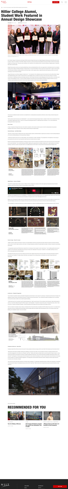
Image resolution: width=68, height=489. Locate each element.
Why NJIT (39, 487)
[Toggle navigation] (66, 2)
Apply (56, 2)
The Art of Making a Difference (14, 423)
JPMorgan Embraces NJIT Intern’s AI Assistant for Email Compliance (51, 424)
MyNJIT (26, 487)
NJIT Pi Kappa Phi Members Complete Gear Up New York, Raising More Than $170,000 (34, 425)
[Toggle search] (62, 2)
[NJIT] (4, 2)
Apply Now (60, 486)
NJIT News (30, 2)
